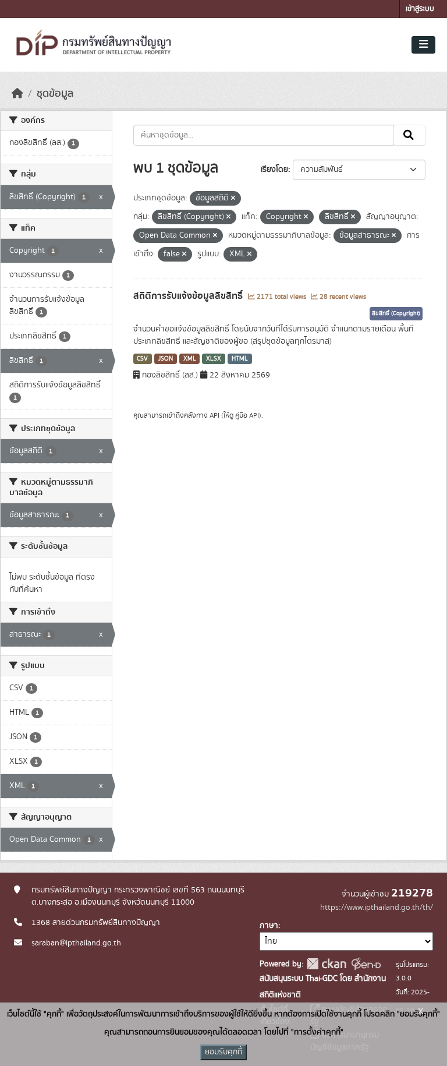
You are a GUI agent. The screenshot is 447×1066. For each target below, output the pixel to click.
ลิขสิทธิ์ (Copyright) (396, 313)
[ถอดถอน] (233, 198)
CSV (142, 358)
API (214, 415)
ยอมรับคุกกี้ (223, 1052)
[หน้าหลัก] (17, 93)
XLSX (213, 358)
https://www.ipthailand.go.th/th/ (376, 907)
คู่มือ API (247, 415)
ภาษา (269, 925)
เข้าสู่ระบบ (420, 9)
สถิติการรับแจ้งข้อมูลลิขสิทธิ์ (189, 295)
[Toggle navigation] (423, 45)
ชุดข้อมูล (55, 93)
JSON (165, 358)
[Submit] (409, 135)
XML (189, 358)
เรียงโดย (274, 169)
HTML (240, 358)
